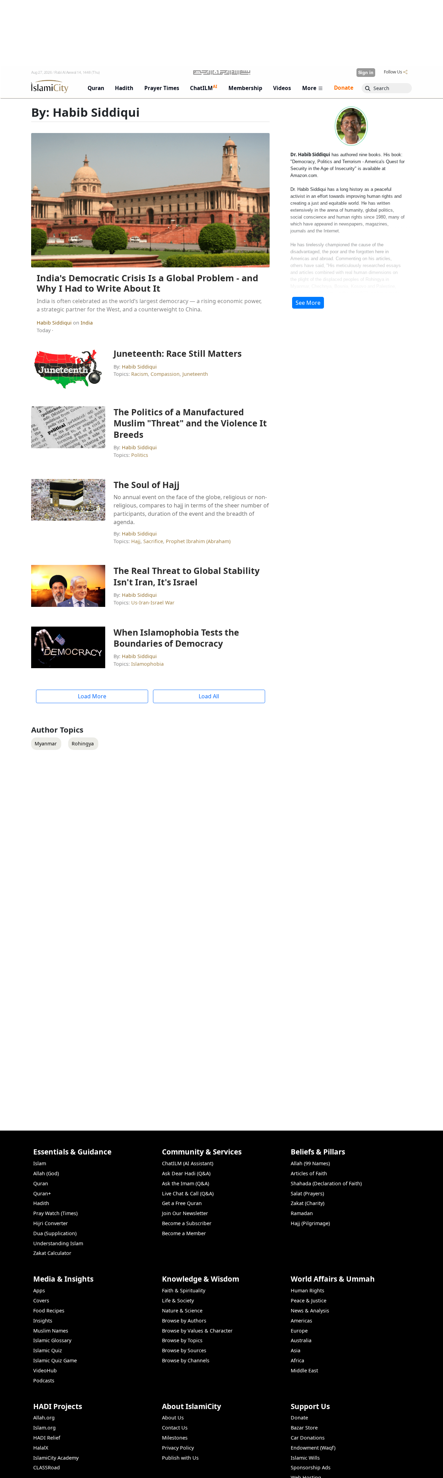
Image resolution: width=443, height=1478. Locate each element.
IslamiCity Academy (56, 1457)
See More (308, 303)
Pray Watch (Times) (55, 1213)
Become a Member (184, 1233)
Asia (295, 1350)
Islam (39, 1163)
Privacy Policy (178, 1447)
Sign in (365, 72)
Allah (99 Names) (310, 1163)
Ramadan (302, 1213)
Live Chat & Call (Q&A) (188, 1193)
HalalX (40, 1447)
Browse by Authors (184, 1320)
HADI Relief (46, 1437)
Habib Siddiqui (55, 322)
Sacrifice (153, 541)
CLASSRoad (46, 1467)
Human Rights (307, 1290)
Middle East (304, 1370)
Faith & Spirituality (183, 1290)
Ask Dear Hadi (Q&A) (186, 1173)
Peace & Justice (308, 1300)
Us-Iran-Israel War (152, 602)
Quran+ (42, 1193)
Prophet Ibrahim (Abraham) (198, 541)
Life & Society (178, 1300)
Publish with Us (180, 1457)
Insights (42, 1320)
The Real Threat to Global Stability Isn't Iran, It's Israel (187, 576)
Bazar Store (304, 1427)
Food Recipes (48, 1310)
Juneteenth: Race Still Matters (178, 353)
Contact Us (175, 1427)
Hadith (41, 1203)
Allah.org (44, 1417)
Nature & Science (182, 1310)
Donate (299, 1417)
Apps (39, 1290)
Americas (301, 1320)
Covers (41, 1300)
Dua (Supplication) (54, 1233)
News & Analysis (310, 1310)
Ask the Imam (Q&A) (185, 1183)
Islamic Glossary (52, 1340)
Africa (297, 1360)
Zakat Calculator (52, 1253)
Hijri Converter (50, 1223)
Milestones (175, 1437)
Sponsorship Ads (311, 1467)
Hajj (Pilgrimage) (310, 1223)
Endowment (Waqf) (313, 1447)
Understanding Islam (58, 1243)
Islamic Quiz (47, 1350)
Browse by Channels (185, 1360)
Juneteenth (195, 374)
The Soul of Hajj (147, 484)
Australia (301, 1340)
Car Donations (308, 1437)
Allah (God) (46, 1173)
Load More (92, 696)
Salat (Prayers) (307, 1193)
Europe (299, 1330)
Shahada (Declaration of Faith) (326, 1183)
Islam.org (44, 1427)
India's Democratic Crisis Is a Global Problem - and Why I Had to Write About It (147, 283)
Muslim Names (50, 1330)
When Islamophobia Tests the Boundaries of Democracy (176, 637)
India (87, 322)
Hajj (136, 541)
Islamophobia (147, 664)
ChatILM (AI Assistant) (187, 1163)
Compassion (165, 374)
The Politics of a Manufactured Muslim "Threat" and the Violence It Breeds (190, 423)
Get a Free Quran (182, 1203)
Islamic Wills (305, 1457)
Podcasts (43, 1380)
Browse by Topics (182, 1340)
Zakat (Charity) (307, 1203)
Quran (40, 1183)
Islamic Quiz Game (55, 1360)
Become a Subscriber (186, 1223)
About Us (173, 1417)
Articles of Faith (309, 1173)
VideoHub (45, 1370)
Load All (209, 696)
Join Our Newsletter (185, 1213)
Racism (139, 374)
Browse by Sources (184, 1350)
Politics (139, 455)
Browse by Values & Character (197, 1330)
